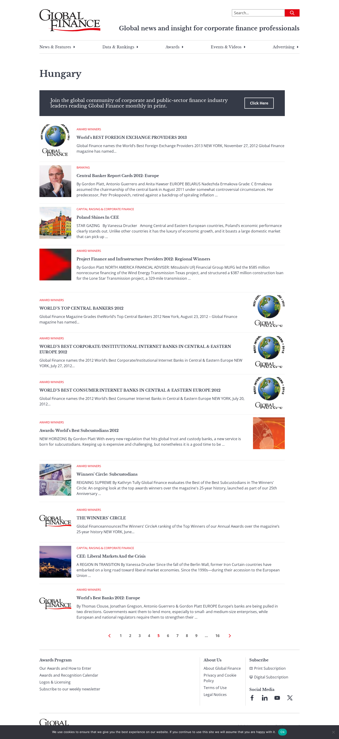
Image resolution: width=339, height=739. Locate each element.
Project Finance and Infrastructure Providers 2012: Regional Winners (143, 259)
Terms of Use (215, 687)
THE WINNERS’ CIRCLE (101, 518)
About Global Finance (222, 668)
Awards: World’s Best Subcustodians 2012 (79, 430)
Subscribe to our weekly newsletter (69, 689)
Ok (282, 732)
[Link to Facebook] (252, 698)
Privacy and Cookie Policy (220, 678)
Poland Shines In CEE (98, 217)
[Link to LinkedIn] (265, 698)
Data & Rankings (118, 47)
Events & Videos (226, 47)
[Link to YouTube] (277, 698)
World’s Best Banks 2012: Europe (108, 598)
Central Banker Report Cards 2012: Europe (118, 175)
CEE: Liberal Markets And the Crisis (111, 556)
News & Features (55, 47)
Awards (172, 47)
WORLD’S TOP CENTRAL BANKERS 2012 (81, 308)
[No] (333, 732)
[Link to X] (290, 698)
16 (217, 635)
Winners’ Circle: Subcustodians (107, 474)
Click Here (259, 103)
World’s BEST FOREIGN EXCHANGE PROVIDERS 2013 (132, 137)
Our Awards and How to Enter (65, 668)
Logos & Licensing (55, 682)
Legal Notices (215, 694)
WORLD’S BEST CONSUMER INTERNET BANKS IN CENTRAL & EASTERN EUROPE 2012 (129, 390)
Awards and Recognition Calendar (68, 675)
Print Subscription (270, 668)
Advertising (283, 47)
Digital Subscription (271, 677)
